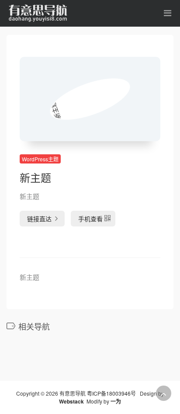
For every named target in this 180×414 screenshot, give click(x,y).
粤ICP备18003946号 (111, 393)
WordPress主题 (40, 159)
